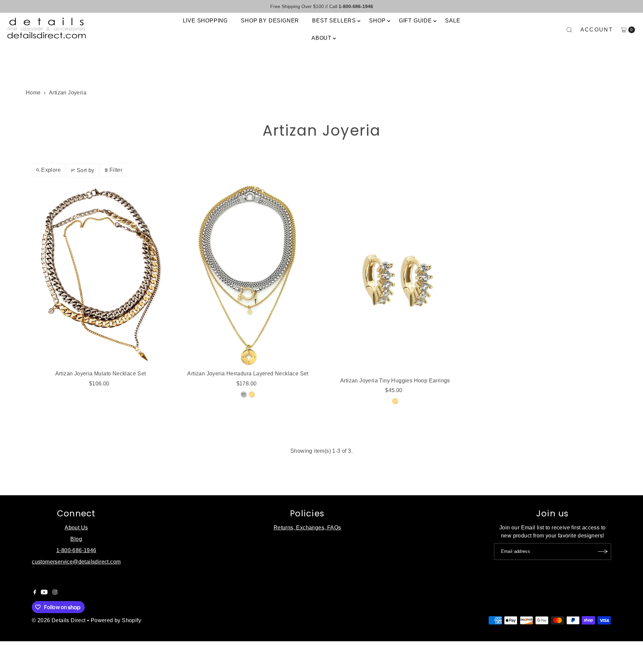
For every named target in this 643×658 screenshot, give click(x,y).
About (321, 38)
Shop (377, 20)
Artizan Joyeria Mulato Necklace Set (100, 373)
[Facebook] (34, 593)
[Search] (569, 29)
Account (596, 29)
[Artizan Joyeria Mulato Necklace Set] (100, 275)
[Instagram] (55, 593)
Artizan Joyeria (67, 92)
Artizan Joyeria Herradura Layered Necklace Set (247, 373)
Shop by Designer (270, 20)
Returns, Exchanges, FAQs (307, 527)
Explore (51, 170)
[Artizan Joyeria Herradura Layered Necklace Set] (247, 275)
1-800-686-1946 (76, 550)
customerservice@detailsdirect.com (76, 562)
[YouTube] (44, 593)
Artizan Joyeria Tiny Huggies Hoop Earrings (395, 380)
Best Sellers (334, 20)
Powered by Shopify (116, 620)
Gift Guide (415, 20)
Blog (76, 539)
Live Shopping (205, 20)
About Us (76, 527)
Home (33, 92)
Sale (452, 20)
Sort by (85, 170)
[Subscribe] (602, 551)
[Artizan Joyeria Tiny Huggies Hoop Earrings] (395, 279)
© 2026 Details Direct (58, 620)
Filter (116, 170)
